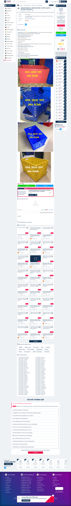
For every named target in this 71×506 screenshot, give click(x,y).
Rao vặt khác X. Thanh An (40, 394)
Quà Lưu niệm (39, 487)
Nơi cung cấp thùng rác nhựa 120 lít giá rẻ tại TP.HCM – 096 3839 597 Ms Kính (23, 278)
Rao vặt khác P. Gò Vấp (22, 374)
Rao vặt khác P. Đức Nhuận (40, 372)
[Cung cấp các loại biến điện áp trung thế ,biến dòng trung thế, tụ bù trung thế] (48, 329)
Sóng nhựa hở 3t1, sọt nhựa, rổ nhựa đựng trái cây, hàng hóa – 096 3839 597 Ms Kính (48, 306)
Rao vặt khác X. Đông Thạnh (40, 393)
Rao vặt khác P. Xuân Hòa (40, 390)
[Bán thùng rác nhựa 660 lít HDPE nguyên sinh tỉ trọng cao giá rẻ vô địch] (48, 258)
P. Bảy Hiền (7, 487)
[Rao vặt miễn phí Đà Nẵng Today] (61, 53)
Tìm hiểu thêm (62, 127)
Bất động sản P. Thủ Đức (25, 477)
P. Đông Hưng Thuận (27, 5)
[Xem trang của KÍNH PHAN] (31, 252)
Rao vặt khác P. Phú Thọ (40, 380)
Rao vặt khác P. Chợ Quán (40, 370)
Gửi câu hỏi (35, 452)
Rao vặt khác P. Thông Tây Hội (41, 388)
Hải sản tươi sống (40, 483)
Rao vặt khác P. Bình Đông (40, 363)
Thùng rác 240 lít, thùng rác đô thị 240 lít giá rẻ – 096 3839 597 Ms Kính (23, 320)
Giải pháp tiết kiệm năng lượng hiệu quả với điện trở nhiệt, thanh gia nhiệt (35, 235)
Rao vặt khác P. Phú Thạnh (23, 380)
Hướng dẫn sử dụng (56, 483)
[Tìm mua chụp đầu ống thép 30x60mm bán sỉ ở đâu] (48, 230)
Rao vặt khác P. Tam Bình (40, 382)
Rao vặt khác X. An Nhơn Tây (23, 392)
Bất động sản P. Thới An (25, 488)
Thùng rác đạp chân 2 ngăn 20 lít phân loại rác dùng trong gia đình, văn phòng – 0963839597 (23, 264)
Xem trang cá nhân (61, 25)
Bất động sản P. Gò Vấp (25, 485)
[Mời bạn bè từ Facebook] (61, 129)
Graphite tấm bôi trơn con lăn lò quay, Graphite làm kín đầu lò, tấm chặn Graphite (35, 334)
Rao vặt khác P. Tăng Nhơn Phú (41, 387)
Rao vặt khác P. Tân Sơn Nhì (40, 386)
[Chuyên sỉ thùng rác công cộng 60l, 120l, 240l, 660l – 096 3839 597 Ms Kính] (35, 301)
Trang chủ (20, 5)
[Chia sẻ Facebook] (26, 25)
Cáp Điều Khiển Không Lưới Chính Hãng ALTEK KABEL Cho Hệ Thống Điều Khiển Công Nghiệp (39, 191)
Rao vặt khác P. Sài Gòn (23, 382)
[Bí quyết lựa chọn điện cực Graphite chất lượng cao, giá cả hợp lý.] (48, 315)
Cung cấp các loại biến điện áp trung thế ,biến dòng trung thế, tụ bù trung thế (48, 334)
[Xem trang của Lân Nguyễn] (31, 238)
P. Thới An (7, 483)
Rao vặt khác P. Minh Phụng (23, 378)
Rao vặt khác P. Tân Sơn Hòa (40, 384)
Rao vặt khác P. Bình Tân (23, 365)
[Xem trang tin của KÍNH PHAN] (61, 8)
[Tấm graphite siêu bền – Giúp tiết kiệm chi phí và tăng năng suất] (48, 244)
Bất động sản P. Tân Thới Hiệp (26, 482)
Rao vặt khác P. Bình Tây (40, 365)
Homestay (39, 482)
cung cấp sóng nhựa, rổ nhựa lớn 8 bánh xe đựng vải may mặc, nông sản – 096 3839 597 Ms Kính (23, 292)
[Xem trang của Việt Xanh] (18, 238)
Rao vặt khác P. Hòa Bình (40, 375)
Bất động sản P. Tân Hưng (26, 490)
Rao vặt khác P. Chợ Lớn (23, 370)
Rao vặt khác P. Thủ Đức (23, 389)
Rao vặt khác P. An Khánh (23, 359)
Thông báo (55, 478)
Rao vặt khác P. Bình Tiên (40, 366)
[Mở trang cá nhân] (57, 61)
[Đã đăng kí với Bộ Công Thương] (59, 488)
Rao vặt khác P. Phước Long (40, 381)
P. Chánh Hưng (8, 485)
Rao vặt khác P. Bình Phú (23, 364)
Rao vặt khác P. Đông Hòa (40, 371)
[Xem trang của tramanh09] (31, 323)
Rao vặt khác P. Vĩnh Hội (40, 389)
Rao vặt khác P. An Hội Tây (40, 358)
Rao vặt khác (34, 5)
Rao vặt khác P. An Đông (40, 357)
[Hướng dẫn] (14, 2)
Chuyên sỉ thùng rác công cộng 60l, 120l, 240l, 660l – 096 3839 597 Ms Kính (35, 306)
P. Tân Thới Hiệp (8, 480)
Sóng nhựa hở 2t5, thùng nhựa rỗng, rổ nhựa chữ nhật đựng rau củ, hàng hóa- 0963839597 (35, 292)
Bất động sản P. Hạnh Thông (26, 483)
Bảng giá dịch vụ (56, 480)
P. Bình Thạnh (8, 492)
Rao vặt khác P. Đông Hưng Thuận (24, 372)
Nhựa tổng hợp (39, 5)
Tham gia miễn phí (25, 500)
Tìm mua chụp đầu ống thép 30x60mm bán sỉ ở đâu (47, 235)
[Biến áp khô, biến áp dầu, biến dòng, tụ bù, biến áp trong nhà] (35, 315)
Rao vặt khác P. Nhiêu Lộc (40, 378)
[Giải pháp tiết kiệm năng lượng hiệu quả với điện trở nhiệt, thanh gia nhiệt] (35, 230)
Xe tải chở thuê (39, 480)
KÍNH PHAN (61, 10)
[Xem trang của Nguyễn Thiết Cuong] (31, 337)
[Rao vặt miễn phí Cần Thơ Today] (61, 52)
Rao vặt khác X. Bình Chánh (40, 392)
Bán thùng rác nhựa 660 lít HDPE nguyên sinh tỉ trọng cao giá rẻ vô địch (48, 264)
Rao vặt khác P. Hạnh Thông (40, 374)
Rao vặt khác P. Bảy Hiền (40, 362)
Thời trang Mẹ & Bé (40, 490)
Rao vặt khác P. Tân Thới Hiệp (24, 387)
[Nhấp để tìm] (46, 1)
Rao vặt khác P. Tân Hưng (40, 383)
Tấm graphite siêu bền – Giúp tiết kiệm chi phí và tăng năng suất (48, 249)
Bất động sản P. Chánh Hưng (26, 480)
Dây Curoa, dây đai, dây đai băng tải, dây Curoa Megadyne (23, 334)
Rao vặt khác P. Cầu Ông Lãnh (41, 369)
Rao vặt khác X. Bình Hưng (23, 393)
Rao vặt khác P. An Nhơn (23, 360)
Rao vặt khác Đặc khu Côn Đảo (24, 357)
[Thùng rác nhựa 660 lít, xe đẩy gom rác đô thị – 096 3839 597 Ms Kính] (23, 301)
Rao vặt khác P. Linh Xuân (40, 376)
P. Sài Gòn (7, 490)
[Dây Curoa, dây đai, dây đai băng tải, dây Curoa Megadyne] (23, 329)
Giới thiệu (54, 477)
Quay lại (51, 5)
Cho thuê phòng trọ (40, 478)
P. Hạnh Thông (8, 482)
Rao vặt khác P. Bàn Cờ (23, 362)
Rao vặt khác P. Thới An (23, 388)
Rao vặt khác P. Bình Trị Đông (23, 368)
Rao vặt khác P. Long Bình (23, 377)
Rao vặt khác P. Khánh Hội (23, 376)
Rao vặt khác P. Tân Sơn (23, 384)
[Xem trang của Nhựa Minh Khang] (43, 267)
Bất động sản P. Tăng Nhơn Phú (27, 478)
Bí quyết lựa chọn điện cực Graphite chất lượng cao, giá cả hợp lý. (48, 320)
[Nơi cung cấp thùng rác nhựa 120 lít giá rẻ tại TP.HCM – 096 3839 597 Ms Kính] (23, 272)
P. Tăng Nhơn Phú (8, 478)
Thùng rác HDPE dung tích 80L (23, 234)
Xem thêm (35, 341)
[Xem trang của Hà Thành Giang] (43, 238)
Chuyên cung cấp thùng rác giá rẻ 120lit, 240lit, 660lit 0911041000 (48, 292)
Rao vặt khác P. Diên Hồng (23, 371)
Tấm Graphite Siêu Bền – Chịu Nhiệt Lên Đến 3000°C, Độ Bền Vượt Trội (23, 249)
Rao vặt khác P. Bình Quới (40, 364)
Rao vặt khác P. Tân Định (23, 383)
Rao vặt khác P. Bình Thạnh (23, 366)
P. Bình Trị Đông (8, 488)
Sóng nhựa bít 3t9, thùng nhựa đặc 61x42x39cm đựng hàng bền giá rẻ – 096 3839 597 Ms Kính (35, 278)
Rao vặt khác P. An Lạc (39, 359)
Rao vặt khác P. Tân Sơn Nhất (24, 386)
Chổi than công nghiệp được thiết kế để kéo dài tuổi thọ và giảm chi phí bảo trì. (35, 264)
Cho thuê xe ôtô (40, 477)
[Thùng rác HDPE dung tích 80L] (23, 230)
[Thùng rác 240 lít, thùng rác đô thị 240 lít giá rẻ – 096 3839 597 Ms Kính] (23, 315)
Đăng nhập (51, 209)
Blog (54, 482)
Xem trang (20, 467)
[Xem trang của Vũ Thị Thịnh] (43, 295)
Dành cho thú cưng (40, 488)
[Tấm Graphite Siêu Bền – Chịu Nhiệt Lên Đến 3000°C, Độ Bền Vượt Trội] (23, 244)
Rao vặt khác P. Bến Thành (23, 363)
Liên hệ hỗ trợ (55, 485)
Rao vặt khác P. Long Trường (40, 377)
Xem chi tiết (31, 194)
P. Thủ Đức (7, 477)
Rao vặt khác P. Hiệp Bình (23, 375)
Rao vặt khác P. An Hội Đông (23, 358)
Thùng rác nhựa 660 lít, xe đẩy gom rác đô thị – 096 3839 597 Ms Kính (23, 306)
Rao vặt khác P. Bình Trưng (40, 368)
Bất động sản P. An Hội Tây (26, 492)
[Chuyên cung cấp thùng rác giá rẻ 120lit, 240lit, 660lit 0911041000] (48, 287)
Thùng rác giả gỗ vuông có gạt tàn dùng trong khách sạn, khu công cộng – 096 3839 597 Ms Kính (35, 249)
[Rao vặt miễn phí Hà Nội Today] (61, 55)
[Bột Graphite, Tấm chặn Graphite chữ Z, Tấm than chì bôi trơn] (48, 272)
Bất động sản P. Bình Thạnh (26, 487)
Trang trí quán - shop (40, 485)
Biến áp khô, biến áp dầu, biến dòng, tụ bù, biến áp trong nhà (35, 320)
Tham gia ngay (61, 121)
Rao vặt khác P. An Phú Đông (40, 360)
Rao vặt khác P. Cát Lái (22, 369)
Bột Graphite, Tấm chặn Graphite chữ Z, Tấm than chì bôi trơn (48, 278)
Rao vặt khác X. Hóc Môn (23, 394)
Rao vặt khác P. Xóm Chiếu (23, 390)
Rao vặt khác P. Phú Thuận (23, 381)
